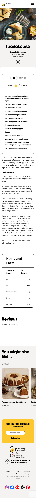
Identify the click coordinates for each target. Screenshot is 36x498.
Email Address (14, 433)
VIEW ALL (5, 364)
